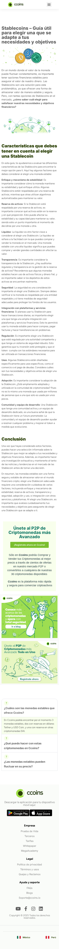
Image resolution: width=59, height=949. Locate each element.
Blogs (29, 892)
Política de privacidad (29, 864)
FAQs (29, 887)
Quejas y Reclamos (29, 874)
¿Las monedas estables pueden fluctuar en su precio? (24, 764)
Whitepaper (29, 845)
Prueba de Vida (29, 831)
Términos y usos (29, 869)
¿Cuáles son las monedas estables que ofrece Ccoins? (29, 710)
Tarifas (29, 840)
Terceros (29, 836)
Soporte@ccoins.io (29, 897)
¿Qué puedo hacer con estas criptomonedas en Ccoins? (22, 746)
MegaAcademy (29, 850)
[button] (49, 4)
